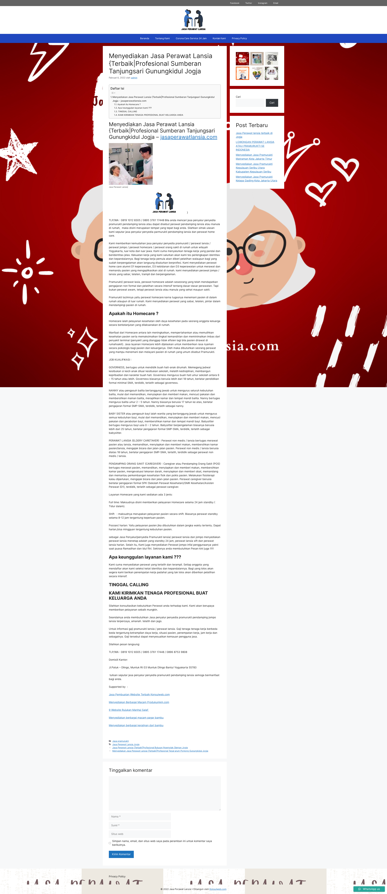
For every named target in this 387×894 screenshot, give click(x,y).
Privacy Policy (239, 38)
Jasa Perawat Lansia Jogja (125, 744)
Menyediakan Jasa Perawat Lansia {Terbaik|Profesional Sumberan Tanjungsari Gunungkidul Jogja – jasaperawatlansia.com (163, 99)
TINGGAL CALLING (127, 111)
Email (275, 3)
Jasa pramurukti (120, 741)
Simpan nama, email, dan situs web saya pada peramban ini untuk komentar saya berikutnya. (162, 843)
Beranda (144, 38)
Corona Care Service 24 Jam (191, 38)
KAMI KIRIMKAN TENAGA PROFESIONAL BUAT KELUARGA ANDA (150, 115)
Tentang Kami (162, 38)
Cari (238, 96)
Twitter (248, 3)
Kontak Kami (219, 38)
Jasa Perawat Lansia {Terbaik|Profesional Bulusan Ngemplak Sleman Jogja (150, 747)
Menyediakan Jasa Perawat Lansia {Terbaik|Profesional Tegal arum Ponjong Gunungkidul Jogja (160, 751)
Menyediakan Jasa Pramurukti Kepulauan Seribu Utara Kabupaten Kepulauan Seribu (254, 167)
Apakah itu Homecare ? (129, 104)
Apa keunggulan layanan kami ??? (135, 108)
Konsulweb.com (218, 889)
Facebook (234, 3)
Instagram (262, 3)
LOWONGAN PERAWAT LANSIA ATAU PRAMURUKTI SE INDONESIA (255, 146)
